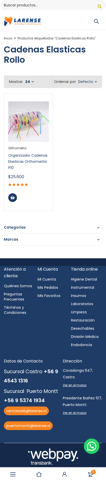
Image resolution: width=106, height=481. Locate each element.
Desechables (82, 328)
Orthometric (17, 148)
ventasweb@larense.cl (26, 410)
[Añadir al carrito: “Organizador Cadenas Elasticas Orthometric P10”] (12, 197)
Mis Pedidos (48, 287)
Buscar (99, 6)
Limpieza (79, 312)
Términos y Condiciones (15, 310)
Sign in (64, 474)
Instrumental (82, 287)
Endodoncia (81, 344)
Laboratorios (82, 303)
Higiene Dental (84, 279)
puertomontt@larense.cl (28, 425)
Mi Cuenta (47, 279)
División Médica (85, 336)
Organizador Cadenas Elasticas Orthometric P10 (28, 161)
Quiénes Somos (18, 285)
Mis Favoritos (49, 295)
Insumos (78, 295)
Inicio (8, 38)
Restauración (83, 320)
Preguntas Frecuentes (14, 297)
